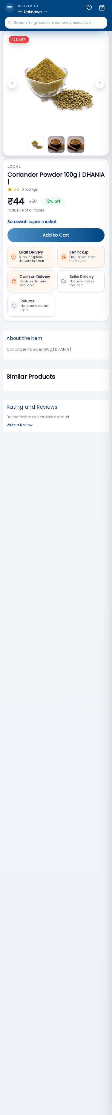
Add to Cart (56, 235)
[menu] (9, 8)
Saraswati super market (32, 222)
